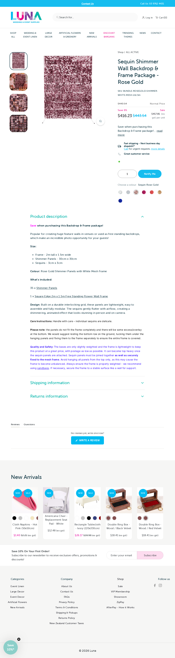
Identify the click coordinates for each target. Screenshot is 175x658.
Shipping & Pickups (66, 612)
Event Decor (17, 596)
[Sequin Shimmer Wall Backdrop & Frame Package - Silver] (120, 192)
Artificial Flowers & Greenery (70, 35)
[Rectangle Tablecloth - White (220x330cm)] (77, 518)
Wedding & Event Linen (30, 35)
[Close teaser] (19, 639)
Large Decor (48, 35)
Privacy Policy (67, 602)
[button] (10, 647)
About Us (66, 586)
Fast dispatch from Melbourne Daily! (87, 4)
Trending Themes (128, 35)
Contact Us (66, 591)
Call (126, 148)
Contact (156, 33)
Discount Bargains (109, 35)
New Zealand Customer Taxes (67, 623)
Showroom (120, 596)
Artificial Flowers (17, 602)
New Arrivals (92, 35)
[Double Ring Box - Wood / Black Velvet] (108, 518)
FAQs (67, 596)
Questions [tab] (29, 425)
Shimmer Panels (46, 288)
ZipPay (120, 602)
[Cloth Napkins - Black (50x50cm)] (14, 518)
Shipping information (50, 382)
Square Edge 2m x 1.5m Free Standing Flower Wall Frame (71, 296)
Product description (48, 216)
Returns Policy (66, 617)
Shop (120, 52)
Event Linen (17, 586)
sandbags (43, 368)
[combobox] (95, 17)
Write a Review (91, 441)
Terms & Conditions (66, 607)
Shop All (13, 35)
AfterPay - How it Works (120, 607)
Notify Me (150, 173)
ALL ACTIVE (132, 52)
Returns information (49, 396)
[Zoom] (100, 121)
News (143, 33)
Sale (120, 586)
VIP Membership (120, 591)
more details (158, 148)
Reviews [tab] (15, 425)
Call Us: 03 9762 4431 (152, 3)
